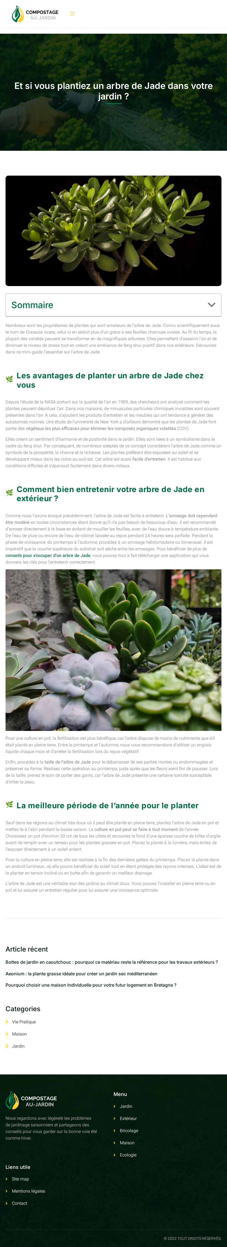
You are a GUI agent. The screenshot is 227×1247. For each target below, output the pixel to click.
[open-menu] (72, 14)
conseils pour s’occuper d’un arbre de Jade (48, 555)
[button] (212, 304)
